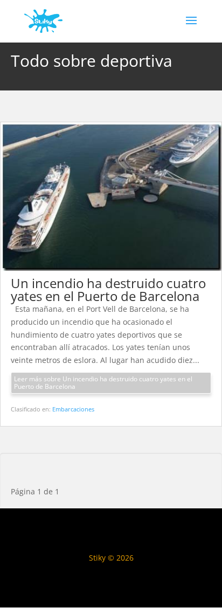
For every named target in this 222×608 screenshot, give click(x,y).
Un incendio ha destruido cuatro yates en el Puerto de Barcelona (108, 289)
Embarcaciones (73, 409)
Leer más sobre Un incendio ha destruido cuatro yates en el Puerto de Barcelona (103, 382)
